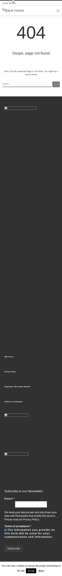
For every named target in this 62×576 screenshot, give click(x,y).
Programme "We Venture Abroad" (17, 387)
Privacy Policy (10, 372)
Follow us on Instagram (13, 401)
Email (9, 498)
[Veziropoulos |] (13, 10)
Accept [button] (31, 571)
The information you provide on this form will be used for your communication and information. (29, 533)
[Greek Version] (9, 3)
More (41, 570)
